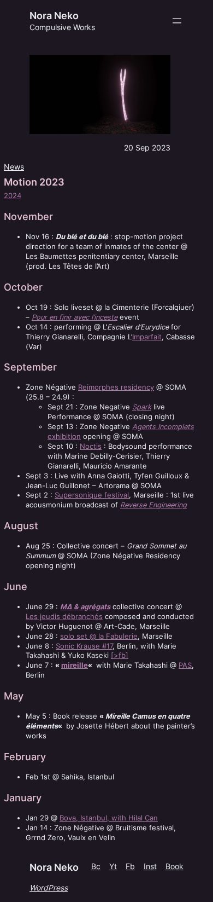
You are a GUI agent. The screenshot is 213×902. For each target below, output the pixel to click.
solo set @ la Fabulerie (99, 636)
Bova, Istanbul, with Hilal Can (109, 818)
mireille (74, 665)
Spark (141, 407)
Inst (150, 866)
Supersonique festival (92, 495)
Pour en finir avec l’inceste (74, 317)
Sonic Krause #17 (84, 646)
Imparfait (147, 337)
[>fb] (119, 655)
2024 (12, 196)
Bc (95, 866)
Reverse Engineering (153, 505)
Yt (113, 866)
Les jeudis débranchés (64, 616)
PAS (185, 665)
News (14, 167)
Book (174, 866)
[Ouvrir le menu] (177, 20)
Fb (130, 866)
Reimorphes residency (116, 387)
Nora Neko (54, 15)
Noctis (91, 446)
